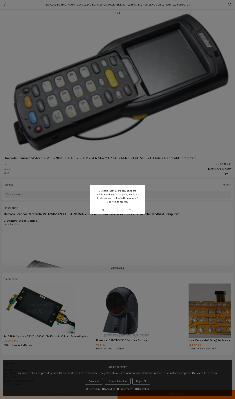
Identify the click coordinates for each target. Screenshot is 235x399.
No (103, 210)
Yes (131, 210)
